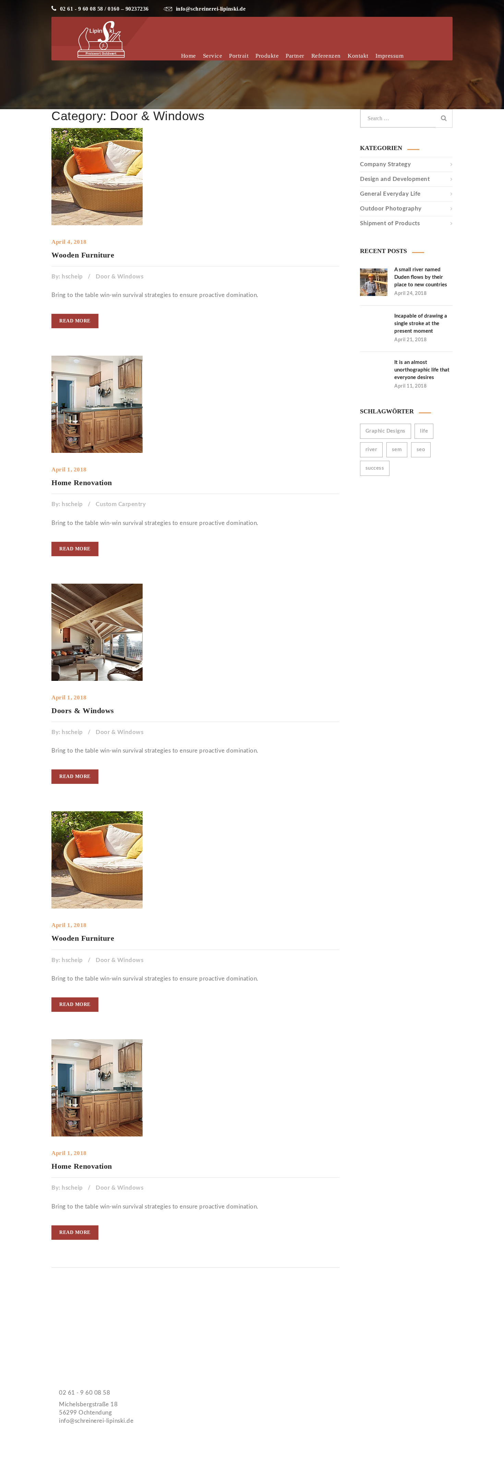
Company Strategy (385, 164)
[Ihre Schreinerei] (134, 63)
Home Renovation (81, 482)
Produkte (267, 56)
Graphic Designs (385, 431)
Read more (75, 320)
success (374, 468)
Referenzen (326, 56)
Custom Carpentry (121, 504)
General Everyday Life (390, 194)
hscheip (72, 276)
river (371, 449)
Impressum (389, 56)
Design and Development (395, 179)
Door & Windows (119, 276)
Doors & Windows (82, 710)
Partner (295, 56)
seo (421, 449)
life (424, 431)
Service (213, 56)
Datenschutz (280, 1338)
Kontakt (358, 56)
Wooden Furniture (82, 255)
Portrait (239, 56)
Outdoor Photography (391, 208)
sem (397, 449)
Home (188, 56)
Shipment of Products (390, 223)
